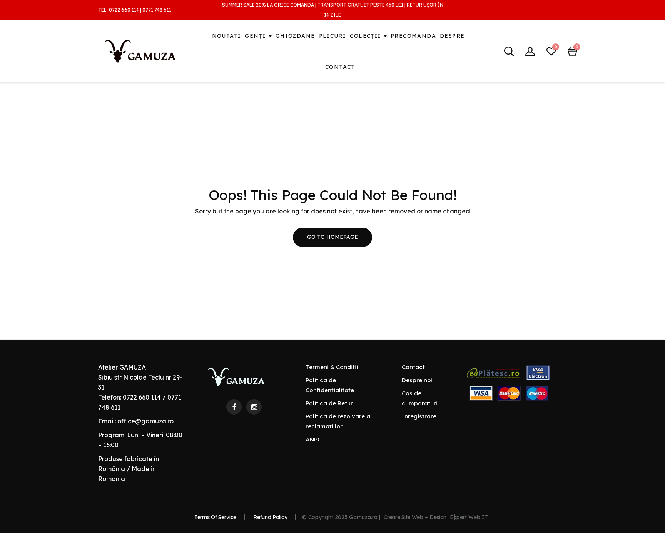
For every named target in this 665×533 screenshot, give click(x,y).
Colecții (366, 35)
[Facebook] (234, 407)
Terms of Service (215, 517)
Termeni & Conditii (332, 367)
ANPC (313, 439)
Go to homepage (332, 236)
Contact (340, 66)
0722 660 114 (124, 10)
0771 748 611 (156, 10)
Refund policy (270, 517)
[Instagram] (254, 407)
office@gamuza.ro (145, 421)
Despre (452, 35)
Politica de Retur (329, 403)
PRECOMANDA (413, 35)
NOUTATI (226, 35)
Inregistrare (419, 416)
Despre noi (417, 380)
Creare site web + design (415, 517)
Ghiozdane (295, 35)
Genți (256, 35)
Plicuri (332, 35)
